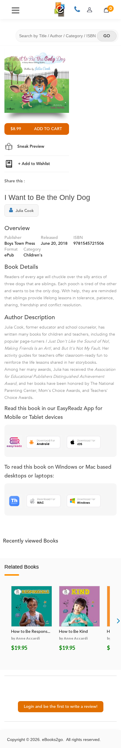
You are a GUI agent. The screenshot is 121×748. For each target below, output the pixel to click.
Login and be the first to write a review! (61, 707)
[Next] (118, 620)
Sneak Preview (30, 146)
